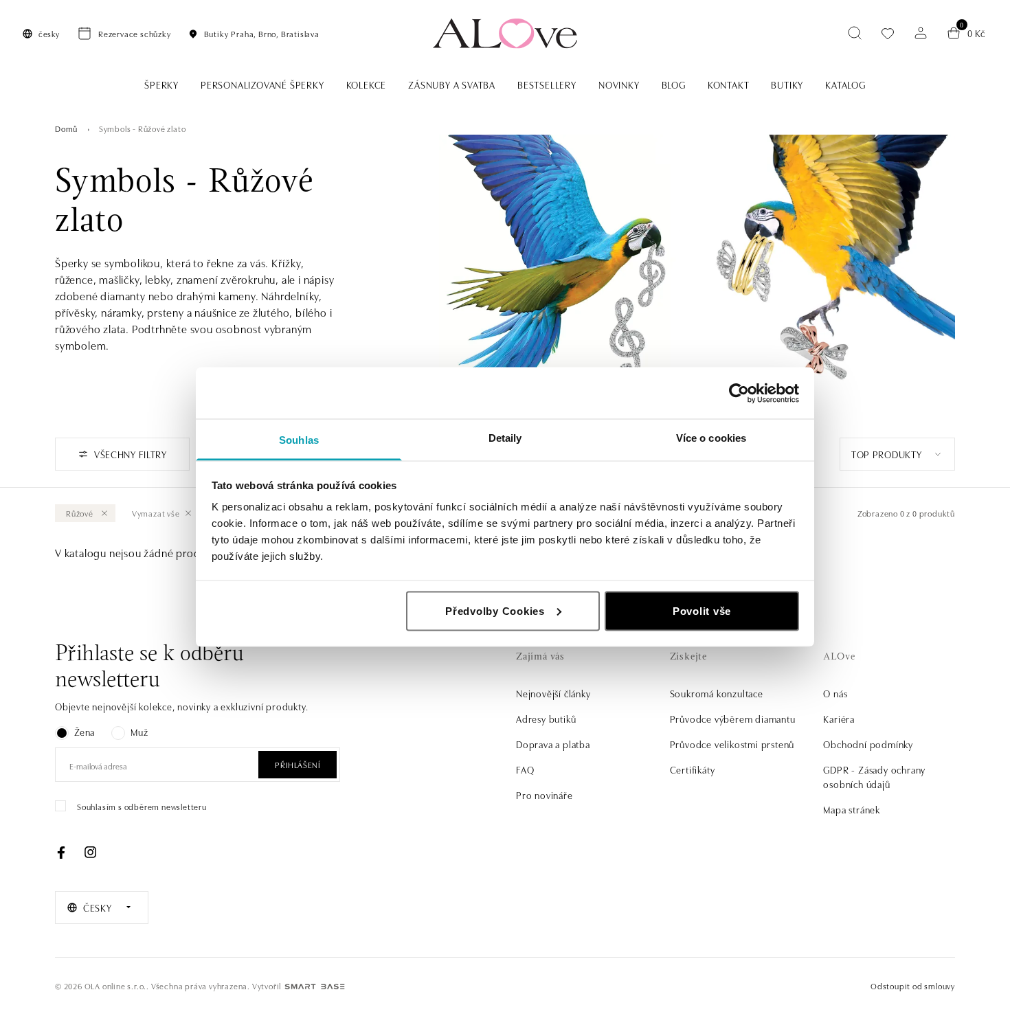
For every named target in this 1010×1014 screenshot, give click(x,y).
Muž (139, 732)
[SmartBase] (315, 986)
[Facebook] (61, 852)
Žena (84, 732)
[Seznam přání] (887, 33)
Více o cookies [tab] (711, 438)
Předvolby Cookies (495, 610)
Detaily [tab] (505, 438)
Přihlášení (297, 764)
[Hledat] (854, 33)
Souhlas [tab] (299, 440)
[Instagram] (90, 852)
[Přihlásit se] (920, 33)
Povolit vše (702, 610)
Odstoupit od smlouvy (913, 985)
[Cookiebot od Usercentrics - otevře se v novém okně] (739, 393)
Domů (66, 128)
